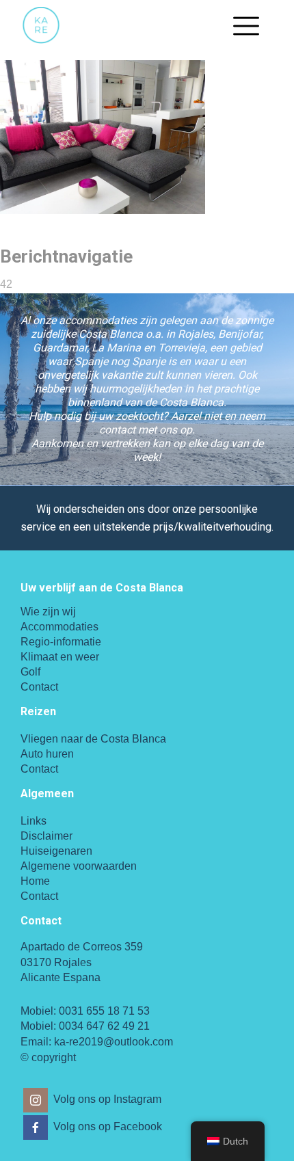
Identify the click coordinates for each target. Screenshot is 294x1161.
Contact (39, 687)
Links (33, 821)
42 (6, 284)
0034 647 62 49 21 (104, 1026)
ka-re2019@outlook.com (113, 1041)
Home (35, 881)
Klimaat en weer (60, 657)
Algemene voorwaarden (79, 866)
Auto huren (47, 754)
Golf (30, 672)
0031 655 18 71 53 (104, 1011)
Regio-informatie (61, 642)
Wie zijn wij (48, 611)
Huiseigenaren (56, 851)
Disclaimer (46, 836)
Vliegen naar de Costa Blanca (93, 739)
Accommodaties (59, 626)
